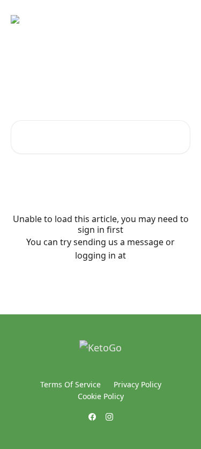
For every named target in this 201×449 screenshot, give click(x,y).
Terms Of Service (70, 384)
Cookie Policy (101, 396)
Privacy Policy (137, 384)
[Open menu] (180, 19)
